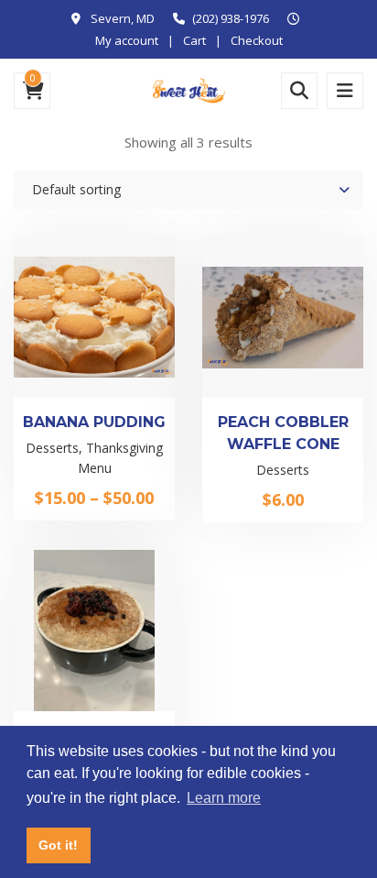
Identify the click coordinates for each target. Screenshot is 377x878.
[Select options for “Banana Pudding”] (94, 399)
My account (126, 40)
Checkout (257, 40)
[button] (282, 399)
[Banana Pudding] (63, 348)
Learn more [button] (224, 798)
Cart (194, 40)
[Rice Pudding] (63, 656)
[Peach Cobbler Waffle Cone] (251, 348)
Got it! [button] (58, 845)
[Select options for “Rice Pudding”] (94, 707)
